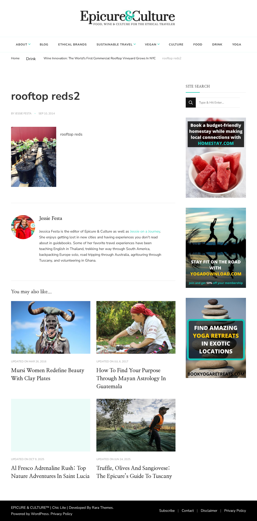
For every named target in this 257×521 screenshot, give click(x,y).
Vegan (150, 44)
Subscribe (167, 510)
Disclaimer (209, 510)
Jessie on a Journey (145, 231)
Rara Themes (102, 507)
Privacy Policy (61, 513)
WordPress (40, 513)
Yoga (236, 44)
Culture (176, 44)
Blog (44, 44)
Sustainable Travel (115, 44)
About (21, 44)
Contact (188, 510)
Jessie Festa (23, 113)
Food (197, 44)
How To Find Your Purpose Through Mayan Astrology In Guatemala (131, 378)
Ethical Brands (72, 44)
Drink (217, 44)
